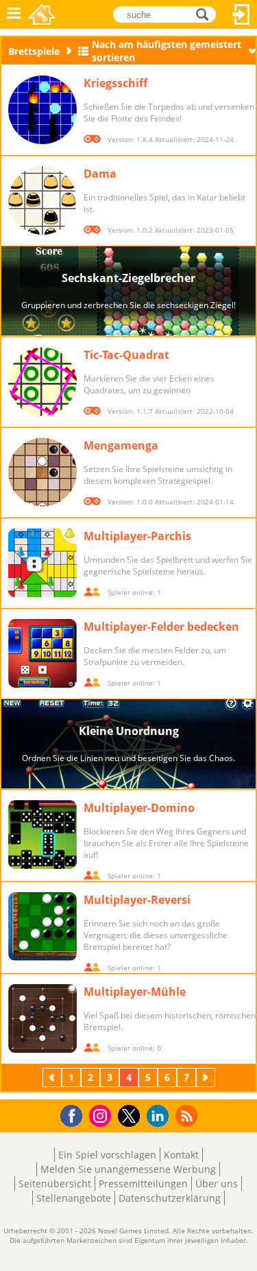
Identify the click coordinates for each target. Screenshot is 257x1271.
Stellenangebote (73, 1197)
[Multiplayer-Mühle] (42, 1018)
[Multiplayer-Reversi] (42, 926)
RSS (188, 1115)
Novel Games (41, 14)
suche (206, 13)
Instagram (102, 1115)
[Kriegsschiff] (42, 109)
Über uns (216, 1183)
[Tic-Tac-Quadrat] (42, 381)
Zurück (53, 1077)
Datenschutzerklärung (170, 1197)
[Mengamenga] (42, 472)
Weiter (207, 1077)
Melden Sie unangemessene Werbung (128, 1169)
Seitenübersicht (55, 1183)
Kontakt (181, 1154)
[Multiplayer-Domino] (42, 834)
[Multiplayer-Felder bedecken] (42, 653)
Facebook (75, 1114)
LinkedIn (160, 1116)
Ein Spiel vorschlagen (107, 1154)
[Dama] (42, 200)
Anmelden (241, 14)
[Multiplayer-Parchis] (42, 562)
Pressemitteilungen (143, 1183)
